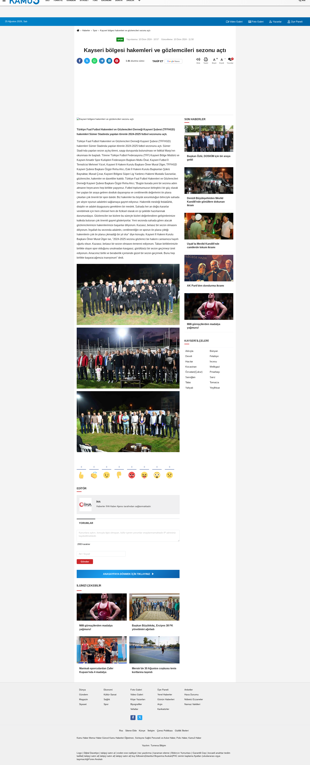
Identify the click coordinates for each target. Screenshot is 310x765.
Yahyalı (189, 387)
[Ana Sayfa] (78, 30)
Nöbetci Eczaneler (193, 699)
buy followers (138, 756)
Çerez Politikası (165, 730)
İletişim (151, 730)
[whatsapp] (94, 61)
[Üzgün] (169, 470)
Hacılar (189, 361)
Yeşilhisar (215, 387)
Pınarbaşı (215, 371)
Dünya (82, 690)
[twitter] (87, 61)
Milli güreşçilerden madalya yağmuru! (96, 627)
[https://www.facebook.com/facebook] (132, 717)
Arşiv (159, 704)
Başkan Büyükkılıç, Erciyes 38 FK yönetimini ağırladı (152, 627)
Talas (188, 382)
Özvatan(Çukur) (193, 371)
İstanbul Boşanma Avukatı (159, 756)
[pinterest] (117, 61)
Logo (79, 753)
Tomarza (214, 382)
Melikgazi (215, 366)
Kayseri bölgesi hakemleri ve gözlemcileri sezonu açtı (125, 30)
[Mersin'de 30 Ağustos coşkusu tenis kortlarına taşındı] (154, 649)
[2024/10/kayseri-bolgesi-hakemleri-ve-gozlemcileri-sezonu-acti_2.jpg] (128, 421)
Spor (95, 30)
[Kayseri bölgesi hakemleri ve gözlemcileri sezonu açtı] (105, 119)
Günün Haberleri (165, 699)
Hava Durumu (191, 694)
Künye (142, 730)
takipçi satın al (108, 753)
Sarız (212, 377)
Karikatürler (163, 709)
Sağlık (107, 699)
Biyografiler (136, 704)
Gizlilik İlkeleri (182, 730)
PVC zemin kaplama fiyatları (187, 756)
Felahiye (214, 356)
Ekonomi (108, 690)
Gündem (83, 694)
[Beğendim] (81, 470)
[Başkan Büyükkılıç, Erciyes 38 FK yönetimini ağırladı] (154, 607)
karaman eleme (161, 753)
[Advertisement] (155, 89)
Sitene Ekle (131, 730)
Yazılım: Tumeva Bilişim (154, 745)
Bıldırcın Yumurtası (181, 753)
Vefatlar (134, 709)
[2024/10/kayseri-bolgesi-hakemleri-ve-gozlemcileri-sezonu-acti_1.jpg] (128, 358)
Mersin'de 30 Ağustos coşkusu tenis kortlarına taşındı (154, 670)
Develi (188, 356)
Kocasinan (190, 366)
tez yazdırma (144, 753)
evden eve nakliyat (126, 753)
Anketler (188, 690)
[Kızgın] (131, 470)
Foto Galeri (257, 21)
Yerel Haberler (164, 694)
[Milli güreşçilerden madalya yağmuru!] (102, 607)
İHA (98, 501)
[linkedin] (109, 61)
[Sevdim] (106, 470)
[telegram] (102, 61)
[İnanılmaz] (157, 470)
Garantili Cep (199, 753)
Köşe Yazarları (137, 699)
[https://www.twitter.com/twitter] (139, 717)
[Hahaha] (144, 470)
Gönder (85, 561)
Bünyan (214, 351)
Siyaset (83, 704)
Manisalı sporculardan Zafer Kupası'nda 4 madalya (96, 670)
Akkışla (189, 351)
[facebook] (80, 61)
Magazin (83, 699)
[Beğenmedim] (119, 470)
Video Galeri (236, 21)
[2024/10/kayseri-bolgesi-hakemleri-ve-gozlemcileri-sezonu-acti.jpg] (128, 294)
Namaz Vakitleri (192, 704)
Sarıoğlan (190, 377)
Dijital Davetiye (91, 753)
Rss (121, 730)
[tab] (86, 523)
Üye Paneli (296, 21)
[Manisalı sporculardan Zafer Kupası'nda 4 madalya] (102, 649)
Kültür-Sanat (110, 694)
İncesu (213, 361)
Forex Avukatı (95, 759)
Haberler (86, 30)
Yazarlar (277, 21)
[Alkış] (94, 470)
